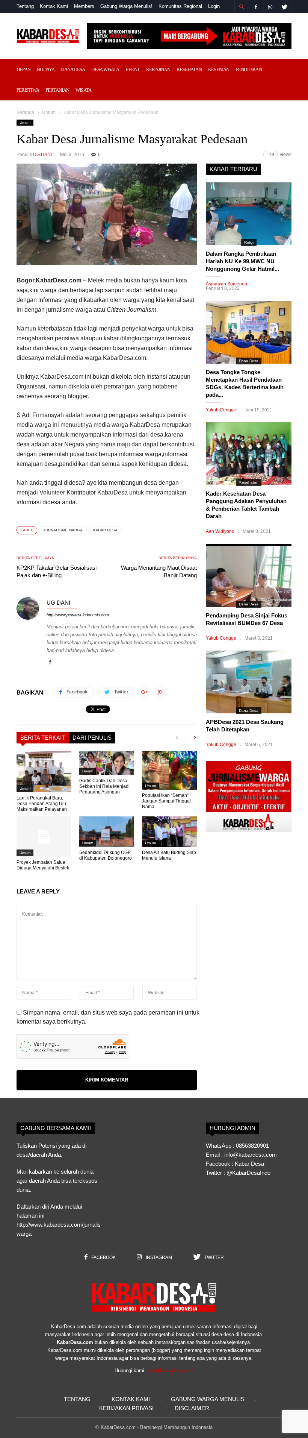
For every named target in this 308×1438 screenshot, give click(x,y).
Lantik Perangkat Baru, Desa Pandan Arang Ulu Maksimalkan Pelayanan (42, 803)
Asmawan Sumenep (226, 284)
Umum (49, 112)
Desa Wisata (105, 69)
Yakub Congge (221, 410)
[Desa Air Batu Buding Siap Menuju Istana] (169, 831)
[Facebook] (256, 6)
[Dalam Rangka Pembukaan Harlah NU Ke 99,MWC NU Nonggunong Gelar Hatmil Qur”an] (248, 213)
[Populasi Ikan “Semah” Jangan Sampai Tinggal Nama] (169, 770)
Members (84, 6)
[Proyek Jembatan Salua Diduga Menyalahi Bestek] (44, 836)
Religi (249, 242)
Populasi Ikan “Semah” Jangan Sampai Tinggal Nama (166, 801)
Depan (23, 69)
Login (214, 6)
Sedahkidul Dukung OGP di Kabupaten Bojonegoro (105, 855)
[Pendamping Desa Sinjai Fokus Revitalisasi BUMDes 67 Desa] (248, 575)
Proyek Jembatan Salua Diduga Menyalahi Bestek (43, 865)
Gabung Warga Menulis (208, 1399)
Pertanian (57, 90)
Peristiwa (28, 90)
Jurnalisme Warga (63, 530)
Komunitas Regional (180, 6)
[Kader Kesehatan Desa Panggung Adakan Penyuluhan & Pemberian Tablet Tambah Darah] (248, 453)
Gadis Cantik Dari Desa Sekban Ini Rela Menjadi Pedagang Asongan (104, 786)
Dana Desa (73, 69)
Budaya (45, 69)
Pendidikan (249, 69)
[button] (241, 6)
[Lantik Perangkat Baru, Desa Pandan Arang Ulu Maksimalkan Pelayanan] (44, 771)
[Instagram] (270, 6)
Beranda (25, 112)
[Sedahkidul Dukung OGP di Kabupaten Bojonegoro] (106, 831)
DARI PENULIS (92, 737)
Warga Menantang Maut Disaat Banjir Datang (159, 571)
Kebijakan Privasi (126, 1408)
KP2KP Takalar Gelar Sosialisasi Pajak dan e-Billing (57, 571)
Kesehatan (189, 69)
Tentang (25, 6)
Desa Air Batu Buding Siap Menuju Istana (169, 855)
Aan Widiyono (220, 531)
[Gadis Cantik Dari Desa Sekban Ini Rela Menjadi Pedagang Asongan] (106, 763)
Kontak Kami (54, 6)
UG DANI (42, 154)
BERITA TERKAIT (42, 737)
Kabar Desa (105, 530)
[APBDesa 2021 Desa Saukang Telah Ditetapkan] (248, 682)
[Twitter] (284, 6)
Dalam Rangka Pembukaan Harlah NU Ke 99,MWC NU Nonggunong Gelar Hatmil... (242, 261)
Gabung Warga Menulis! (126, 6)
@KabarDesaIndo (248, 1173)
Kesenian (218, 69)
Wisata (83, 90)
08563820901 (252, 1145)
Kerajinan (158, 69)
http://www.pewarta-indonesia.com (78, 615)
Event (132, 69)
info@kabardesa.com (170, 1370)
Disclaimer (192, 1408)
